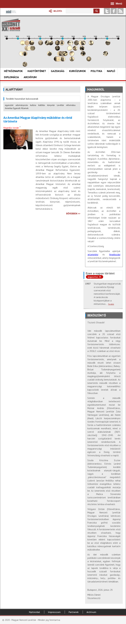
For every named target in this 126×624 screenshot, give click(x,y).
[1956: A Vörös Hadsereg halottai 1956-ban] (69, 49)
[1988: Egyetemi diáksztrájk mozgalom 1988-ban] (105, 55)
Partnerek (74, 612)
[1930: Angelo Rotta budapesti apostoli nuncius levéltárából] (40, 44)
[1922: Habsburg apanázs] (31, 44)
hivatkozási (114, 254)
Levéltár (60, 105)
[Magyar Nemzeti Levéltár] (10, 13)
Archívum (30, 77)
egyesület (9, 105)
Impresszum (54, 612)
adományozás (22, 105)
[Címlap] (11, 25)
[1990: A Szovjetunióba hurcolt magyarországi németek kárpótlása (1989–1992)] (107, 44)
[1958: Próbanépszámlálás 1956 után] (71, 60)
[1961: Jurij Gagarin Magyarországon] (75, 49)
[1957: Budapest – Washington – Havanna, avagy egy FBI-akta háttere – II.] (70, 44)
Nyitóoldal (34, 612)
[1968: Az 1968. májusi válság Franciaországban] (83, 55)
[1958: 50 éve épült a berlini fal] (71, 55)
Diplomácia (11, 77)
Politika (96, 71)
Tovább (111, 304)
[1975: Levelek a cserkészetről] (91, 44)
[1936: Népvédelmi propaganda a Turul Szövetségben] (47, 44)
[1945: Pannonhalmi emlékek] (57, 49)
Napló (111, 71)
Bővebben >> (73, 213)
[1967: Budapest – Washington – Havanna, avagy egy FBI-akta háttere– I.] (82, 49)
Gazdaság (57, 71)
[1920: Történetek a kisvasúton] (29, 49)
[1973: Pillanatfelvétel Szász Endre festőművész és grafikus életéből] (88, 60)
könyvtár (51, 105)
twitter (107, 11)
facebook (114, 11)
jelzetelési (93, 254)
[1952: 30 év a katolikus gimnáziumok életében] (65, 55)
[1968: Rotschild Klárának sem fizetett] (83, 44)
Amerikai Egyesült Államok (16, 108)
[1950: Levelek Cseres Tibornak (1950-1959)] (63, 60)
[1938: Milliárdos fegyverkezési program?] (49, 55)
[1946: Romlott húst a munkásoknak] (58, 60)
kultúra (33, 105)
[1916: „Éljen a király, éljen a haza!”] (24, 65)
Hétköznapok (13, 71)
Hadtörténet (37, 71)
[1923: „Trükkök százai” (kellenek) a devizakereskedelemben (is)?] (32, 49)
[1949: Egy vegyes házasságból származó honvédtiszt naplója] (61, 44)
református (71, 105)
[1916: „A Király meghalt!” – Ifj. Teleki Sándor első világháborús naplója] (24, 55)
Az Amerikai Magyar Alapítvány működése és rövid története (37, 119)
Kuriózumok (77, 71)
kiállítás (41, 105)
